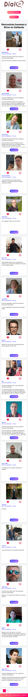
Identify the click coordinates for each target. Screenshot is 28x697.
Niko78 (4, 422)
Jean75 (4, 545)
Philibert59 (5, 52)
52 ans (14, 95)
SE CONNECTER (14, 17)
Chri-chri (4, 258)
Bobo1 (3, 628)
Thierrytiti (4, 217)
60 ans (14, 341)
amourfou (4, 669)
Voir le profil (14, 67)
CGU (10, 695)
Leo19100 (4, 299)
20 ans (14, 177)
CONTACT (24, 695)
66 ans (14, 53)
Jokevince (4, 587)
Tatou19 (4, 504)
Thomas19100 (6, 175)
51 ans (14, 547)
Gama (3, 340)
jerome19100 (5, 93)
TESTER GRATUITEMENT (14, 12)
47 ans (14, 382)
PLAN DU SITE (16, 695)
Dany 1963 (5, 463)
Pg (2, 381)
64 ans (14, 136)
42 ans (14, 670)
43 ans (14, 629)
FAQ (6, 695)
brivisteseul (5, 134)
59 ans (14, 506)
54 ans (14, 259)
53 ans (14, 218)
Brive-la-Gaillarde (6, 53)
